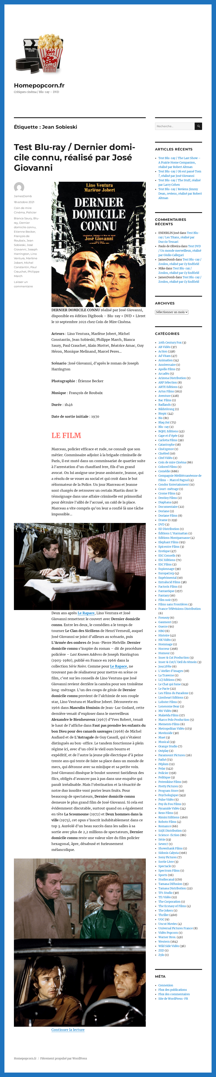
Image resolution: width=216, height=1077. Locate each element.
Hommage (165, 644)
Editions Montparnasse (174, 538)
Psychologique (168, 795)
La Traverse (166, 675)
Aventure (164, 396)
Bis (160, 418)
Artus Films (166, 391)
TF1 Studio (165, 893)
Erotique (164, 551)
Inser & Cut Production (173, 657)
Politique (164, 777)
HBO (161, 631)
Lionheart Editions (171, 697)
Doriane (163, 511)
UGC (161, 919)
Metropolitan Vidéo (171, 728)
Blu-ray (163, 427)
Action (162, 351)
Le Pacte (163, 689)
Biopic (162, 413)
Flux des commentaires (174, 994)
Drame (162, 520)
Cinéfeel (163, 453)
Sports (162, 875)
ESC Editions (166, 560)
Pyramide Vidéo (168, 808)
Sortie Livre (166, 862)
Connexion (165, 985)
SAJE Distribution (170, 831)
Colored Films (167, 467)
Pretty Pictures (168, 786)
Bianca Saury (23, 218)
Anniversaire (167, 365)
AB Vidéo (164, 347)
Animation (165, 360)
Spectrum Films (169, 870)
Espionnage (166, 569)
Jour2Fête (164, 666)
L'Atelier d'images (170, 671)
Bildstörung (166, 409)
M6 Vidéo (164, 711)
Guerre (163, 626)
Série (161, 839)
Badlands (164, 405)
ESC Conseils (167, 555)
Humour (164, 653)
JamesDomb (23, 196)
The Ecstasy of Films (172, 906)
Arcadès (163, 373)
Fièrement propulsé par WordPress (63, 1058)
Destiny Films (167, 498)
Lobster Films (167, 702)
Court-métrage (168, 489)
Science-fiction (169, 835)
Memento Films (169, 724)
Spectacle (164, 866)
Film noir (164, 600)
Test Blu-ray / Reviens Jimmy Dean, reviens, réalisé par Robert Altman (180, 193)
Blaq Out (164, 422)
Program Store (168, 791)
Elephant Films (168, 542)
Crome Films (167, 493)
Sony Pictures (167, 857)
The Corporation (169, 902)
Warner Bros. (167, 937)
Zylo (161, 955)
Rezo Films (165, 813)
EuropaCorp (166, 573)
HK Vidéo (164, 640)
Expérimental (167, 578)
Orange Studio (167, 746)
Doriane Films (167, 515)
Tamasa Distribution (172, 888)
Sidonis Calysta (168, 853)
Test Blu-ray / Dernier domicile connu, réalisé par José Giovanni (74, 157)
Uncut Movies (167, 924)
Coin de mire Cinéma (172, 462)
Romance (164, 826)
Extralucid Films (169, 582)
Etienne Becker (24, 231)
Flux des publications (172, 990)
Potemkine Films (169, 782)
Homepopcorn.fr (39, 85)
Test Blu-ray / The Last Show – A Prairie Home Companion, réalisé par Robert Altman (179, 162)
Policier (31, 212)
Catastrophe (166, 444)
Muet (161, 737)
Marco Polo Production (173, 720)
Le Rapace (86, 613)
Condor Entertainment (173, 484)
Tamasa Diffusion (170, 884)
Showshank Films (170, 848)
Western (164, 941)
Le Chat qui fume (169, 684)
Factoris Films (168, 586)
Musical (163, 742)
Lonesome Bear (168, 706)
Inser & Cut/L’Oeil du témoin (177, 662)
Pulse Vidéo (166, 799)
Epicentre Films (169, 547)
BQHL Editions (168, 431)
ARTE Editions (168, 387)
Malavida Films (168, 715)
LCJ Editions (166, 680)
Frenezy (163, 618)
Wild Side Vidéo (168, 946)
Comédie (164, 471)
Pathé (162, 760)
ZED (161, 950)
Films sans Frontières (173, 604)
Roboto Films (167, 822)
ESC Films (165, 564)
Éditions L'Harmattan (173, 533)
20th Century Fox (170, 342)
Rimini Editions (168, 817)
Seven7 (163, 844)
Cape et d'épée (167, 436)
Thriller (163, 915)
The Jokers (165, 910)
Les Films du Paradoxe (173, 693)
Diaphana (164, 502)
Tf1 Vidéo (164, 897)
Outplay (163, 751)
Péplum (163, 764)
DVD (161, 524)
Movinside (165, 733)
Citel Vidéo (165, 458)
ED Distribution (168, 529)
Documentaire (168, 507)
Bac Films (164, 400)
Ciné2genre (166, 449)
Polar (161, 768)
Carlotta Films (167, 440)
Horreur (163, 649)
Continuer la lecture (68, 1030)
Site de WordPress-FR (173, 999)
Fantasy (163, 595)
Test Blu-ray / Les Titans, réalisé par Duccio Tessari (179, 237)
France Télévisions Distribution (179, 609)
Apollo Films (166, 369)
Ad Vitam (164, 356)
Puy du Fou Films (169, 804)
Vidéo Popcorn (168, 933)
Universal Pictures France (175, 928)
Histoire (163, 635)
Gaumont (164, 622)
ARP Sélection (167, 382)
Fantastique (166, 591)
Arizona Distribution (172, 378)
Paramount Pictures (171, 755)
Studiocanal (166, 879)
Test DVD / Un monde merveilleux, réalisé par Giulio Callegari (179, 250)
